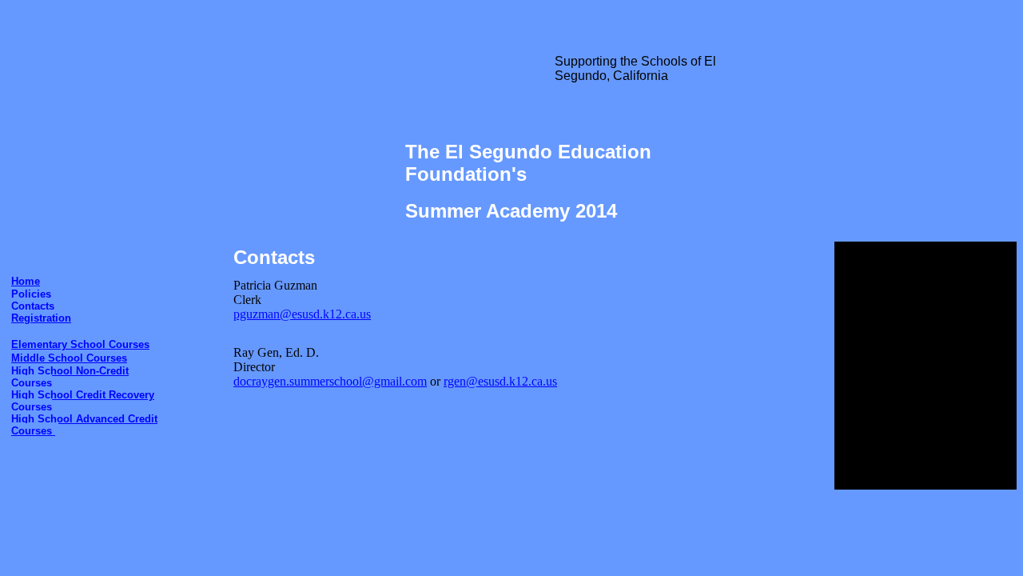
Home (25, 281)
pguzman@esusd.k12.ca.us (302, 314)
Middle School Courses (69, 358)
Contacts (32, 306)
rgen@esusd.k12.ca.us (500, 381)
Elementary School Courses (80, 344)
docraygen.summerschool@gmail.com (330, 381)
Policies (31, 294)
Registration (41, 318)
